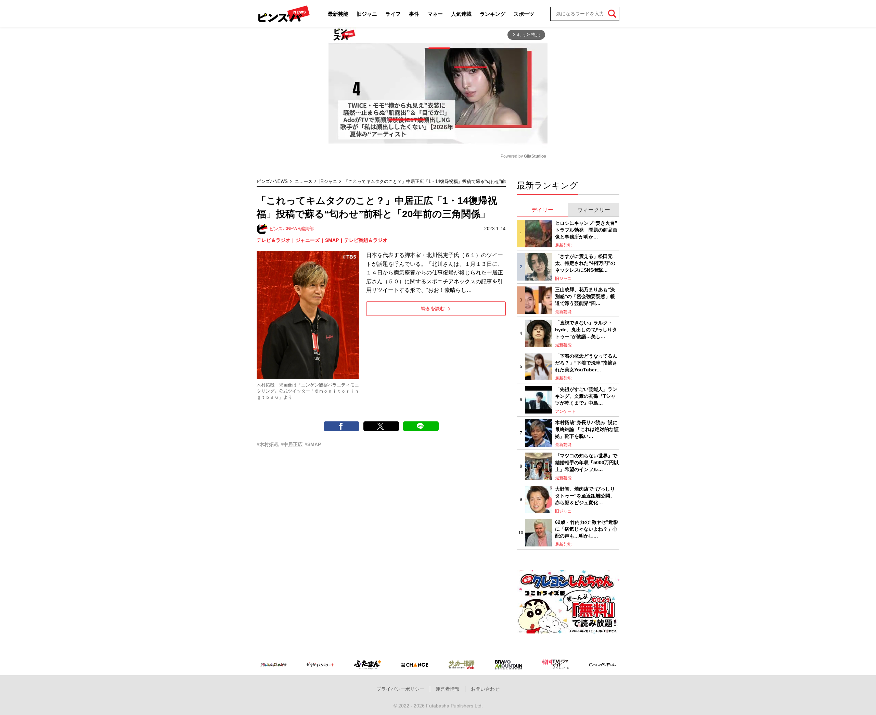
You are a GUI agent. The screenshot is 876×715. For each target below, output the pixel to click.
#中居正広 (291, 444)
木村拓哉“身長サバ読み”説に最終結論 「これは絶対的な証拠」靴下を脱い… (587, 429)
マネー (435, 14)
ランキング (492, 14)
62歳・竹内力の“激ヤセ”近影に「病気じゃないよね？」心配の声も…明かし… (586, 528)
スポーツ (524, 14)
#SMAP (313, 444)
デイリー (542, 210)
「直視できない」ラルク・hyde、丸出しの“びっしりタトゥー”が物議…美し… (586, 329)
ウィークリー (593, 210)
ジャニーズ (308, 240)
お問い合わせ (485, 689)
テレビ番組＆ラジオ (365, 240)
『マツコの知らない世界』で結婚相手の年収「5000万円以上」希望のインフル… (587, 462)
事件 (414, 14)
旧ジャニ (367, 14)
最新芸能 (338, 14)
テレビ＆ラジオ (273, 240)
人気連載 (461, 14)
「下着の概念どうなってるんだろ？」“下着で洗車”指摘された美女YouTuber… (586, 362)
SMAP (332, 240)
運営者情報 (448, 689)
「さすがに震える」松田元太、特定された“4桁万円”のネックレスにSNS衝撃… (585, 263)
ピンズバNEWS (272, 181)
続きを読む (433, 308)
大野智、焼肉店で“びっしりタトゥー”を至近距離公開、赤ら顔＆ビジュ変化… (585, 495)
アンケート (565, 411)
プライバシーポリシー (400, 689)
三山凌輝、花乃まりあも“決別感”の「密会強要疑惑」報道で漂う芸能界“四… (585, 296)
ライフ (393, 14)
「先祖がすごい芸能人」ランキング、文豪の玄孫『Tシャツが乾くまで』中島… (586, 395)
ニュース (303, 181)
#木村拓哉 (268, 444)
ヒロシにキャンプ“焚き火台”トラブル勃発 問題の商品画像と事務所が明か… (586, 229)
